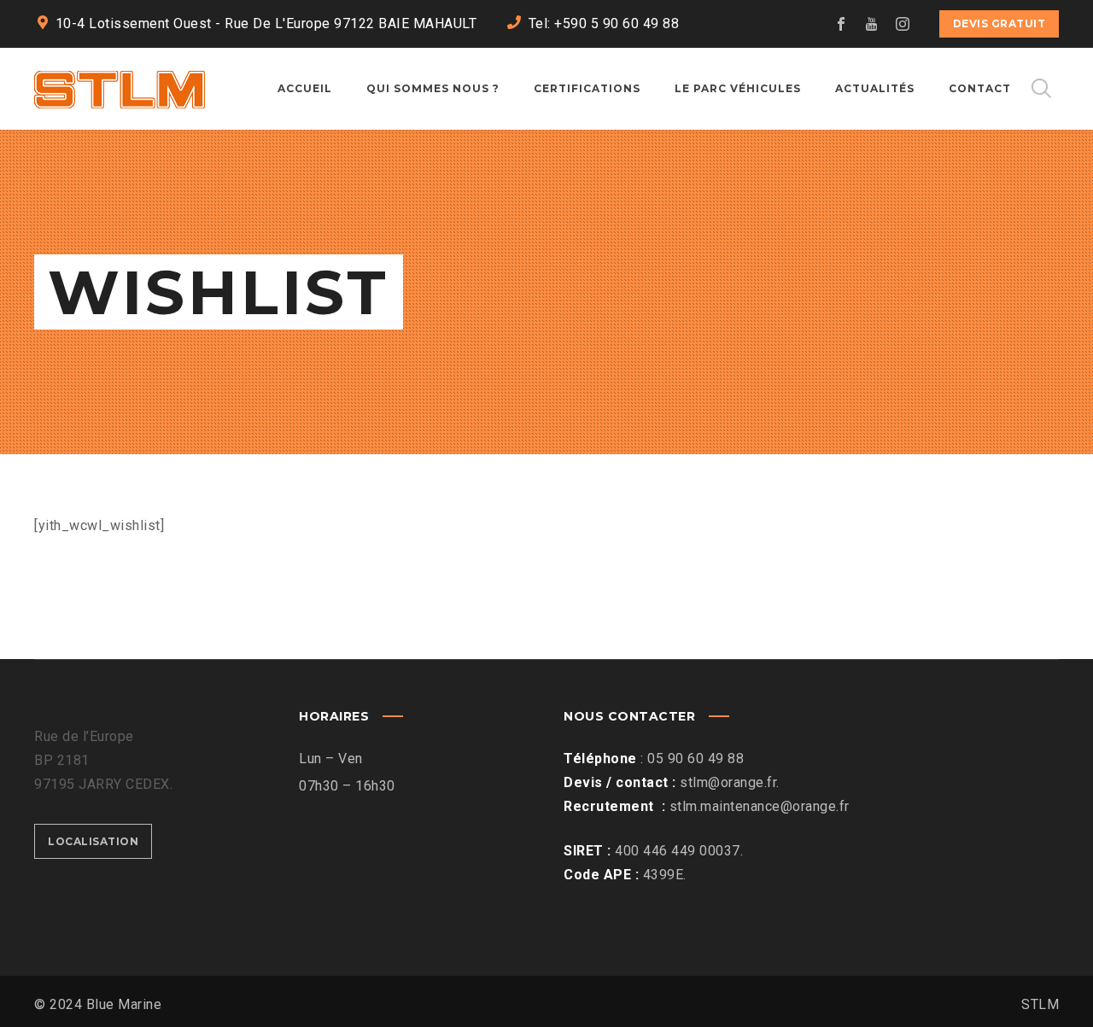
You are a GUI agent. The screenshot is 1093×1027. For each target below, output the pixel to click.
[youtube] (872, 24)
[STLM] (119, 89)
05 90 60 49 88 (695, 758)
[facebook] (842, 24)
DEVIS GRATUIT (999, 23)
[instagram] (903, 24)
